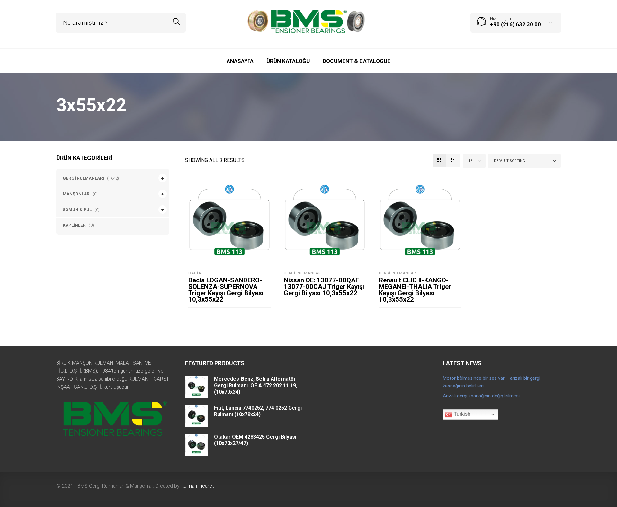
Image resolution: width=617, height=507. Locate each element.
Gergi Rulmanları (83, 178)
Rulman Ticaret (197, 486)
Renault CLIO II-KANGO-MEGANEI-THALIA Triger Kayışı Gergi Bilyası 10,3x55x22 (415, 289)
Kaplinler (74, 224)
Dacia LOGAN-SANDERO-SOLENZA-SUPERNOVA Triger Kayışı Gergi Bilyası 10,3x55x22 (226, 289)
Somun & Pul (77, 209)
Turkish (461, 414)
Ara (176, 22)
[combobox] (474, 161)
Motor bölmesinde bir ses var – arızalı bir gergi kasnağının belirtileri (491, 382)
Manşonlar (76, 193)
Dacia (194, 273)
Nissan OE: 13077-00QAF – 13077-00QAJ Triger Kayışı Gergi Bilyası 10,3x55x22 (324, 286)
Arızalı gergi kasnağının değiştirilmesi (481, 396)
